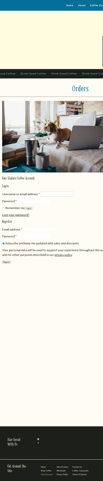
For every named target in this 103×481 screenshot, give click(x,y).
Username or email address (21, 194)
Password (9, 201)
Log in (28, 208)
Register (6, 262)
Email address (12, 229)
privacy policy (63, 255)
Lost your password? (15, 215)
